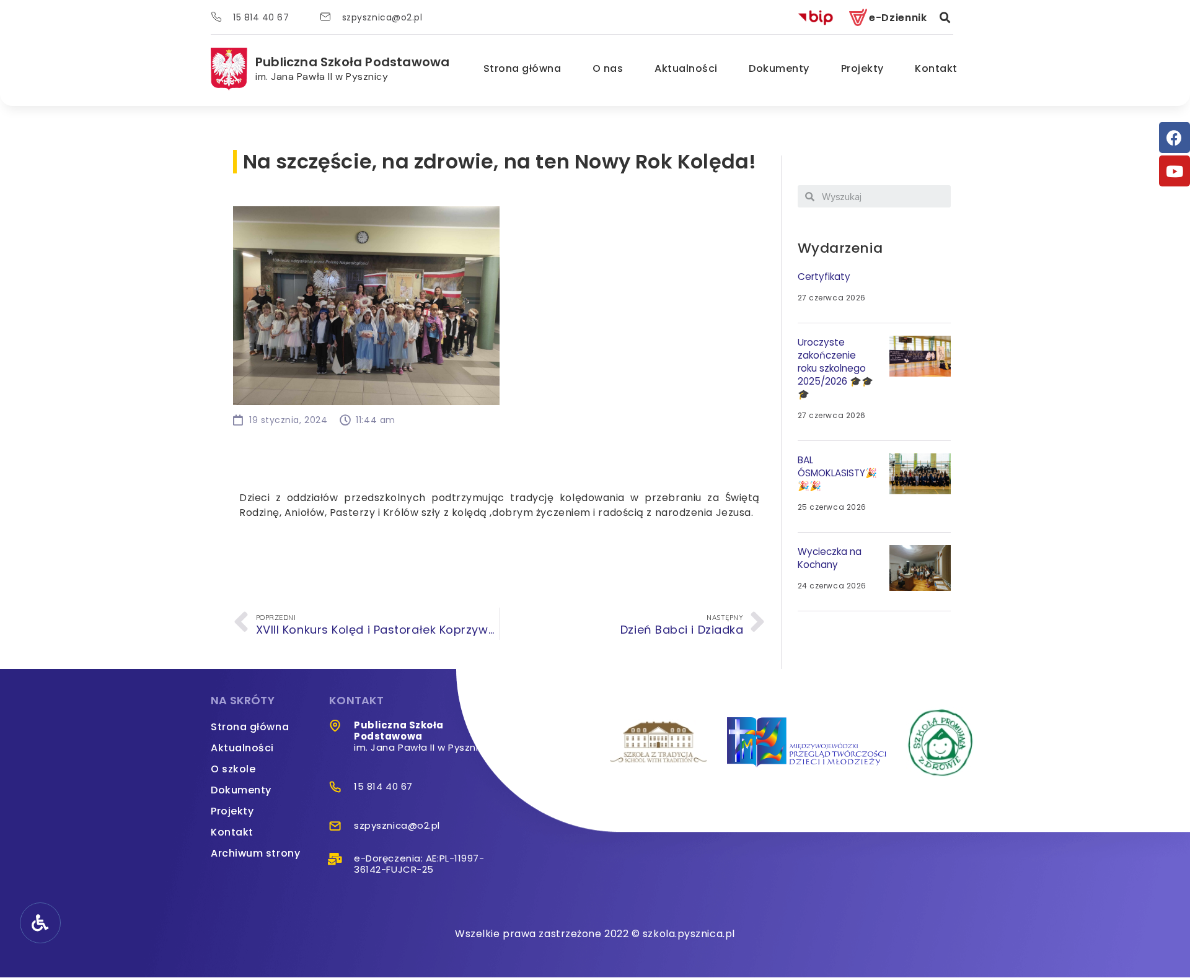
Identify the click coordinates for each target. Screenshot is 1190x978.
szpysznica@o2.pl (382, 17)
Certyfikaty (824, 276)
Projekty (862, 68)
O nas (608, 68)
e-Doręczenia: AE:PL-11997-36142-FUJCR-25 (419, 864)
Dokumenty (779, 68)
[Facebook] (1174, 137)
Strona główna (522, 68)
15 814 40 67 (261, 17)
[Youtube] (1174, 170)
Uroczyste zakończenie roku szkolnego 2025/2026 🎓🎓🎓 (835, 368)
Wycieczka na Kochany (830, 558)
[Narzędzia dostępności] (40, 922)
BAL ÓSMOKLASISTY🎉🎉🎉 (837, 472)
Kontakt (936, 68)
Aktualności (686, 68)
